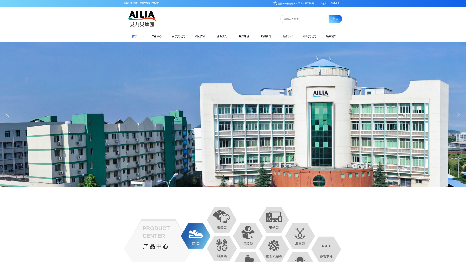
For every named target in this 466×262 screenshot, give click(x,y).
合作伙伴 (288, 36)
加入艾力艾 (309, 36)
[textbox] (307, 18)
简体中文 (335, 3)
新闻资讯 (266, 36)
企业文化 (222, 36)
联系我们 (331, 36)
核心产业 (200, 36)
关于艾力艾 (178, 36)
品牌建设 (244, 36)
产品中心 (156, 36)
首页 (134, 36)
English (324, 3)
